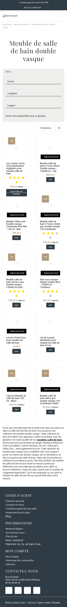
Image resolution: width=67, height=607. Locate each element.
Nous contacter (14, 540)
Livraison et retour (15, 504)
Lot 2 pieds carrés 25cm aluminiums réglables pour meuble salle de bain (15, 168)
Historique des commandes (20, 560)
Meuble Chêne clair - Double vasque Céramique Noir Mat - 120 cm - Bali (16, 225)
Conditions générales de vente (21, 508)
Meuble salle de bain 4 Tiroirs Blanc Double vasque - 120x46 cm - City (50, 167)
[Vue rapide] (18, 160)
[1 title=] (10, 178)
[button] (33, 72)
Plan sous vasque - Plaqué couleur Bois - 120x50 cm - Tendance (50, 283)
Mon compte (12, 556)
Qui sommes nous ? (16, 532)
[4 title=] (23, 178)
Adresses (10, 564)
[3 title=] (19, 178)
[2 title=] (14, 178)
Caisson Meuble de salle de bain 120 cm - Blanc (16, 398)
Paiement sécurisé (15, 501)
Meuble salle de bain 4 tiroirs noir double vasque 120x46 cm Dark (15, 283)
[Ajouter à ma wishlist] (15, 160)
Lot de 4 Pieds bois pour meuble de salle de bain (16, 340)
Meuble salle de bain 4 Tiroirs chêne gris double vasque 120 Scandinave (50, 225)
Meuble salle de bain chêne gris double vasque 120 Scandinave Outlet (50, 399)
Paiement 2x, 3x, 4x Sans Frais (23, 544)
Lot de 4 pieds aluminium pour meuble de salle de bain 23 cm (49, 341)
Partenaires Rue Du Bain (18, 512)
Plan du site (11, 536)
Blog (8, 516)
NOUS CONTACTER (32, 7)
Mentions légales (14, 528)
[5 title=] (16, 182)
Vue (50, 179)
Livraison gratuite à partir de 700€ (33, 2)
